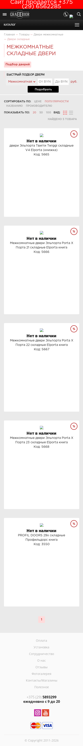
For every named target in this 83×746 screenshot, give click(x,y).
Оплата (41, 640)
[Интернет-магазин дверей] (20, 15)
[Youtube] (45, 713)
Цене (38, 101)
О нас (41, 660)
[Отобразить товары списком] (71, 113)
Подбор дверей (18, 64)
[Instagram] (37, 713)
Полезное (41, 687)
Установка (41, 647)
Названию (14, 106)
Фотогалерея (41, 674)
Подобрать (43, 89)
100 (48, 112)
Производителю (39, 106)
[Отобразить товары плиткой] (65, 113)
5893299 (41, 697)
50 (41, 112)
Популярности (57, 101)
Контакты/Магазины (41, 680)
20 (34, 112)
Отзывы (41, 667)
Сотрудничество (41, 654)
